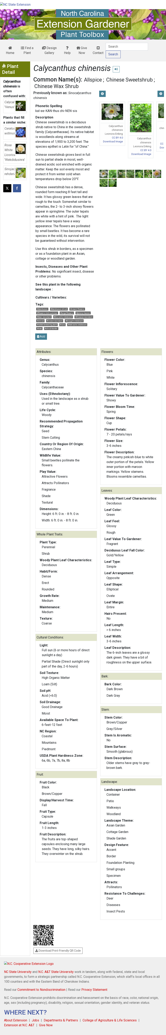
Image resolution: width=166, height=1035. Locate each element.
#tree (39, 328)
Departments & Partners (61, 1020)
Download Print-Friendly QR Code (59, 950)
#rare (62, 325)
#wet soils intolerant (77, 325)
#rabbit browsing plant (47, 325)
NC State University (18, 972)
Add (42, 336)
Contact (98, 53)
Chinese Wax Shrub (56, 86)
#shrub (40, 321)
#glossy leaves (83, 313)
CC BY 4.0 (117, 137)
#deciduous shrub (59, 309)
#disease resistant (83, 317)
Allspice (93, 80)
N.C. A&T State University (56, 972)
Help (67, 53)
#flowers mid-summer (47, 313)
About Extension (15, 1020)
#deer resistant (44, 317)
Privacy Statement (94, 990)
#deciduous (42, 309)
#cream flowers (77, 309)
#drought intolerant (74, 321)
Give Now (83, 50)
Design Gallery (51, 50)
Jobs (35, 1020)
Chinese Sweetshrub (129, 80)
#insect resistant (54, 321)
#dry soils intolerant (63, 317)
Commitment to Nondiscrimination (41, 990)
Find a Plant (28, 50)
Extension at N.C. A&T (19, 1025)
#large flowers (66, 313)
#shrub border (51, 328)
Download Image (113, 141)
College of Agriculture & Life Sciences (110, 1020)
